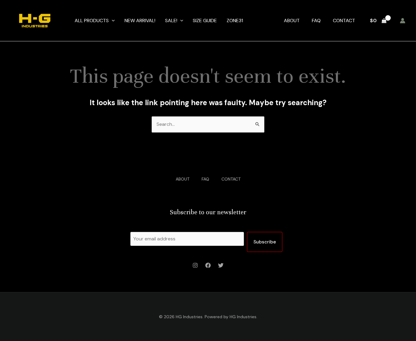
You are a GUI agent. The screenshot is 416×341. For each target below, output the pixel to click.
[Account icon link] (402, 20)
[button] (112, 20)
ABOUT (292, 20)
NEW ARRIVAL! (140, 20)
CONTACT (344, 20)
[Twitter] (221, 265)
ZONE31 (235, 20)
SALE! (171, 20)
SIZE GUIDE (205, 20)
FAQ (316, 20)
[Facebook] (208, 265)
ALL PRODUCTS (92, 20)
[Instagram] (195, 265)
